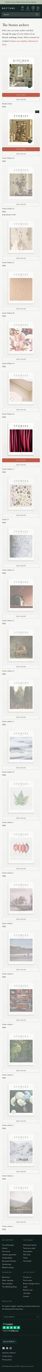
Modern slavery (8, 1267)
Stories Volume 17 (8, 469)
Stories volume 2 (7, 1176)
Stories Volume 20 (8, 313)
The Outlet (27, 1261)
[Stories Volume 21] (21, 237)
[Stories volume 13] (21, 595)
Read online (21, 99)
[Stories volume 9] (21, 797)
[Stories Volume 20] (21, 287)
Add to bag (21, 95)
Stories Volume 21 (8, 262)
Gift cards (26, 1255)
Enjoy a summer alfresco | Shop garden (21, 2)
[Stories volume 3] (21, 1099)
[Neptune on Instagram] (10, 1349)
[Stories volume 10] (21, 746)
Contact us (27, 1277)
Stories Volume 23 (8, 158)
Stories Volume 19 (8, 363)
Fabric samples (7, 1280)
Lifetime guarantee (9, 1255)
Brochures (6, 1277)
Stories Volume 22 (8, 209)
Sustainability (7, 1258)
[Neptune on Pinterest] (7, 1349)
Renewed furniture (9, 1261)
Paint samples (7, 1283)
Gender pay (6, 1264)
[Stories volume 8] (21, 847)
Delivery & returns (30, 1245)
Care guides (27, 1251)
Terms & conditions (9, 1353)
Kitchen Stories (7, 104)
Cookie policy (7, 1356)
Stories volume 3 (7, 1125)
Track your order (29, 1248)
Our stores (6, 1251)
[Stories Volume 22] (21, 183)
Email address (8, 1314)
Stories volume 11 (8, 721)
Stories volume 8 (7, 873)
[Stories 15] (21, 494)
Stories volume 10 (8, 772)
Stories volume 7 (7, 923)
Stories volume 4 (7, 1075)
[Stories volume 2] (21, 1150)
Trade (25, 1258)
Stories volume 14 (8, 570)
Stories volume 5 (7, 1024)
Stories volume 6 (7, 974)
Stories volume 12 (8, 671)
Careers (26, 1296)
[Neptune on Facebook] (3, 1349)
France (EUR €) (8, 1341)
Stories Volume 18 (8, 414)
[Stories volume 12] (21, 645)
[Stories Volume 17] (21, 439)
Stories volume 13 (8, 620)
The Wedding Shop (9, 1287)
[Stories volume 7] (21, 898)
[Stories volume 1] (21, 1200)
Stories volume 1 (7, 1226)
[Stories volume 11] (21, 696)
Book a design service (31, 1283)
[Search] (36, 14)
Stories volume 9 (7, 822)
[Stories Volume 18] (21, 388)
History (4, 1248)
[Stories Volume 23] (21, 128)
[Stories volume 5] (21, 999)
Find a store (27, 1280)
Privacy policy (7, 1360)
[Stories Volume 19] (21, 338)
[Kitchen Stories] (21, 73)
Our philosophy (8, 1245)
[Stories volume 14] (21, 544)
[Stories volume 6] (21, 948)
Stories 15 (5, 519)
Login (25, 1287)
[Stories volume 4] (21, 1049)
